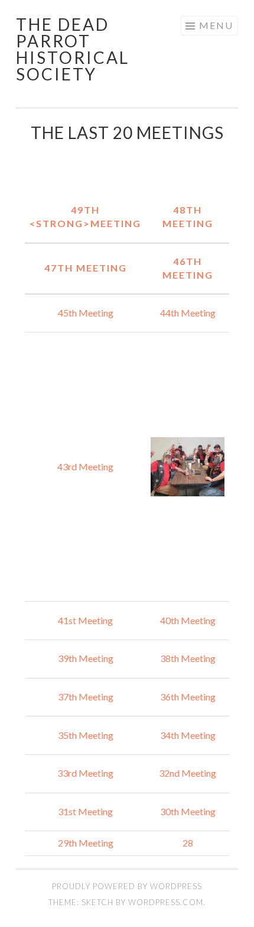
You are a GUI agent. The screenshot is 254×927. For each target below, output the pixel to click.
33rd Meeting (85, 773)
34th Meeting (188, 735)
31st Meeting (85, 811)
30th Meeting (188, 811)
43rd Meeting (85, 466)
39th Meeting (85, 658)
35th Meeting (85, 735)
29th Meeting (85, 842)
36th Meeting (188, 696)
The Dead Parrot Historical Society (72, 49)
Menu (216, 25)
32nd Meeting (187, 773)
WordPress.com (165, 902)
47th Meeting (85, 267)
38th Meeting (188, 658)
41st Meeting (85, 620)
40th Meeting (188, 620)
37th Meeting (85, 696)
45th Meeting (85, 312)
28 (188, 842)
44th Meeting (188, 312)
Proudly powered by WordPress (127, 886)
